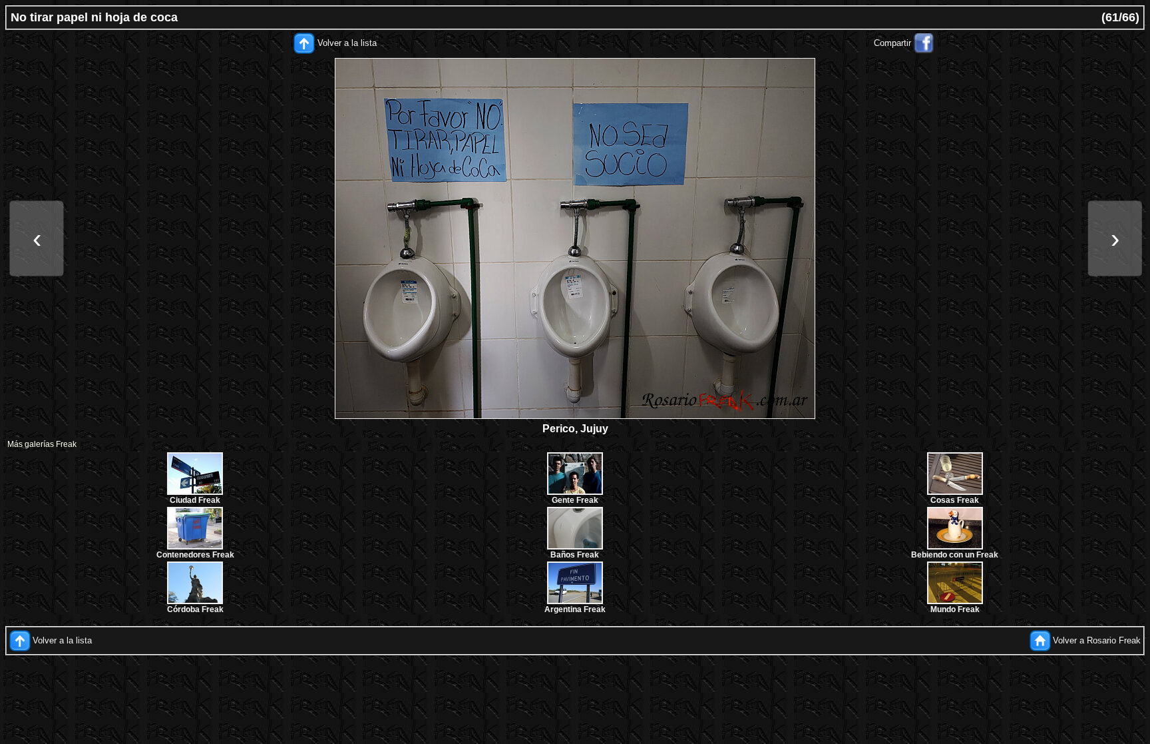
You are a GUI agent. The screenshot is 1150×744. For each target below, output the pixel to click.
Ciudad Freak (195, 500)
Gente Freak (575, 500)
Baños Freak (574, 554)
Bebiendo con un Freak (954, 554)
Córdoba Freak (195, 609)
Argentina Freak (575, 609)
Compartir (892, 43)
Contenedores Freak (195, 554)
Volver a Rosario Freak (1097, 640)
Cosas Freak (954, 500)
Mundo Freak (955, 609)
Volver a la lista (347, 43)
